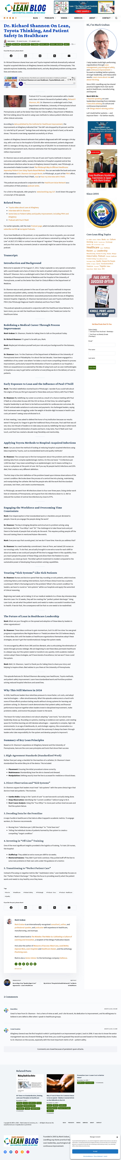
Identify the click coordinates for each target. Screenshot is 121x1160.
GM (92, 244)
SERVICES (78, 18)
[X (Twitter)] (54, 55)
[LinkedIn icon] (19, 964)
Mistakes (109, 254)
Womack (99, 269)
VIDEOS (64, 18)
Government (97, 244)
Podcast (101, 256)
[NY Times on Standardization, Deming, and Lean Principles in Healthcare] (30, 1083)
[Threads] (40, 55)
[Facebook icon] (16, 964)
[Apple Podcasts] (16, 18)
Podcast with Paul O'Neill (19, 220)
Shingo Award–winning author (102, 108)
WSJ (103, 269)
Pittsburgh (34, 44)
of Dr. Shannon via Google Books (29, 173)
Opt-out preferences (88, 1156)
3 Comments (50, 1113)
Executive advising (95, 103)
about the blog (93, 79)
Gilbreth (55, 1105)
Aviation (95, 239)
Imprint (105, 1156)
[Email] (69, 55)
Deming (90, 242)
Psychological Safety (91, 261)
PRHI (68, 173)
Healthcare (16, 44)
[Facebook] (7, 18)
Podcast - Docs (44, 44)
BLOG (35, 18)
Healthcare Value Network (55, 182)
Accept (95, 1151)
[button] (117, 1137)
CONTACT (106, 18)
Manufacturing (91, 254)
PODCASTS (49, 18)
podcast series (33, 186)
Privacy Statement (98, 1156)
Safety (88, 264)
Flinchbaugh (109, 242)
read (36, 176)
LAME (95, 251)
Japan (101, 248)
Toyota (103, 266)
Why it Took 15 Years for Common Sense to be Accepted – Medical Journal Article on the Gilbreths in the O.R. (60, 1098)
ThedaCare (90, 266)
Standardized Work (107, 264)
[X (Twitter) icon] (27, 964)
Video (108, 266)
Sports (98, 264)
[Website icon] (23, 964)
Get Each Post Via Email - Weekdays (101, 331)
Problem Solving (91, 259)
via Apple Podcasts (27, 229)
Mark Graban (20, 924)
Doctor (8, 44)
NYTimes (19, 1106)
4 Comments (19, 1111)
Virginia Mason (90, 269)
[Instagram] (10, 18)
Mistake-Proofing (101, 254)
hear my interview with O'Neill (53, 176)
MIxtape (114, 254)
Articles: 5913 (18, 969)
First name (91, 349)
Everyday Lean (102, 242)
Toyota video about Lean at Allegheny (24, 207)
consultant (55, 924)
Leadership (102, 250)
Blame (99, 239)
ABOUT (92, 18)
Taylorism (50, 1111)
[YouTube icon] (35, 964)
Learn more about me (101, 77)
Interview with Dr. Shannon (19, 210)
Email (90, 341)
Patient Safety (25, 44)
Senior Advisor (31, 958)
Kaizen (90, 250)
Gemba (89, 244)
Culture (113, 239)
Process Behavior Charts (102, 259)
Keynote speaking (95, 98)
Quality (66, 44)
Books (104, 239)
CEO (108, 240)
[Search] (116, 18)
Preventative (89, 1083)
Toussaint (96, 266)
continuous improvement (100, 70)
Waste (95, 269)
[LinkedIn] (4, 18)
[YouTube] (13, 18)
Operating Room (52, 1108)
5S (87, 239)
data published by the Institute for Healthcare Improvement (38, 124)
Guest (102, 244)
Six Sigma (93, 264)
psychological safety (106, 67)
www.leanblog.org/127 (46, 191)
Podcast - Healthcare (56, 44)
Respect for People (108, 261)
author (63, 924)
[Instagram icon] (31, 964)
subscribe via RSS (10, 229)
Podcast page (36, 226)
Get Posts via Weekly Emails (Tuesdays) (98, 335)
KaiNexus (63, 958)
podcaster (39, 927)
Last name (91, 358)
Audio (90, 239)
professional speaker (23, 927)
